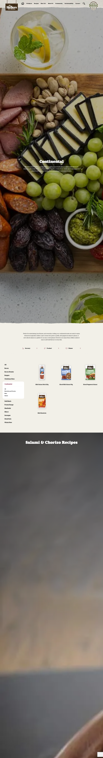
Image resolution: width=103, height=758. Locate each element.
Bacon (7, 368)
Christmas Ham (9, 379)
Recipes (36, 3)
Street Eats (8, 419)
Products (29, 3)
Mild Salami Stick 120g (41, 384)
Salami (6, 395)
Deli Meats (8, 401)
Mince (7, 412)
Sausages (7, 415)
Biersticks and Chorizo (10, 391)
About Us (50, 3)
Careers (77, 3)
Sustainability (69, 3)
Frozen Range (9, 404)
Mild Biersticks (42, 413)
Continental (8, 384)
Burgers (7, 375)
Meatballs (8, 408)
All (5, 364)
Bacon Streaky (9, 372)
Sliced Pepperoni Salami (90, 384)
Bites (6, 393)
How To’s (43, 3)
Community (59, 3)
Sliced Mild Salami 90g (66, 384)
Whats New (8, 422)
